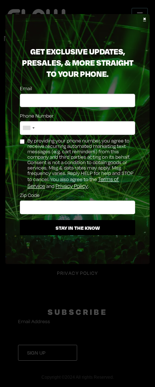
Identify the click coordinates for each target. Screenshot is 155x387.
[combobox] (28, 128)
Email (26, 88)
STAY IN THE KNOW (78, 227)
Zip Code (30, 195)
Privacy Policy (72, 186)
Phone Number (37, 115)
